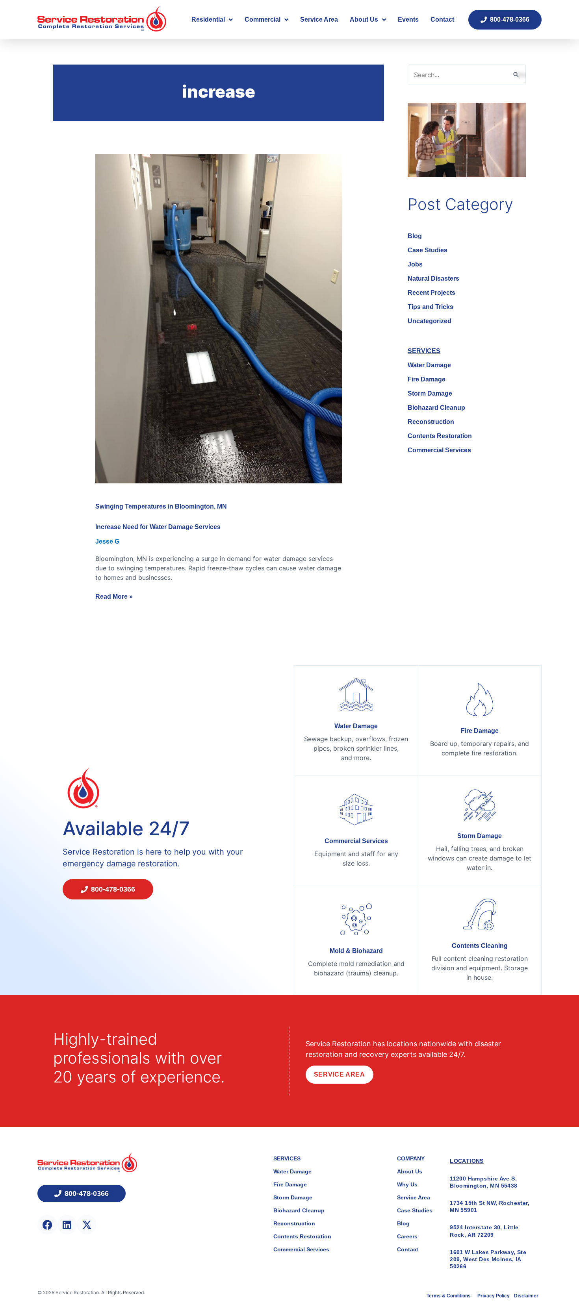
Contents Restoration (440, 436)
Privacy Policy (494, 1296)
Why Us (407, 1184)
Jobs (415, 264)
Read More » (114, 596)
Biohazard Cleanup (436, 407)
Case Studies (427, 250)
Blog (415, 236)
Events (408, 19)
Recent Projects (431, 292)
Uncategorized (429, 321)
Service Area (319, 19)
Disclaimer (526, 1296)
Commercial (262, 19)
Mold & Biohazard (356, 950)
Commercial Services (439, 450)
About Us (364, 19)
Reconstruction (431, 421)
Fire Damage (426, 379)
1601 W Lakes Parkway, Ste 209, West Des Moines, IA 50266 (488, 1259)
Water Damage (429, 365)
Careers (407, 1236)
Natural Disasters (433, 278)
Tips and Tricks (430, 306)
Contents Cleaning (480, 945)
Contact (442, 19)
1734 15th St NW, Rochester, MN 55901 (489, 1206)
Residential (208, 19)
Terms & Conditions (449, 1296)
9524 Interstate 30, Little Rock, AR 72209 (484, 1231)
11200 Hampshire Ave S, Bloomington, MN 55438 (483, 1182)
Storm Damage (430, 393)
